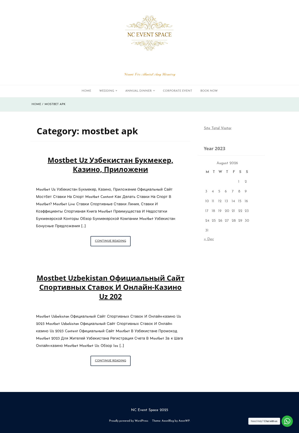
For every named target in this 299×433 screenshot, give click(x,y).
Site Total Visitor (217, 128)
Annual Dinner (138, 90)
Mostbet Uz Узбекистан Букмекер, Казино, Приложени (110, 164)
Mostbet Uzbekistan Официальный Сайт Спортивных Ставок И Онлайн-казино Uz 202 (110, 287)
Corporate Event (177, 90)
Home (86, 90)
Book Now (209, 90)
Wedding (106, 90)
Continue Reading (113, 242)
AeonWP (184, 420)
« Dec (209, 239)
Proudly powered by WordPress (128, 420)
